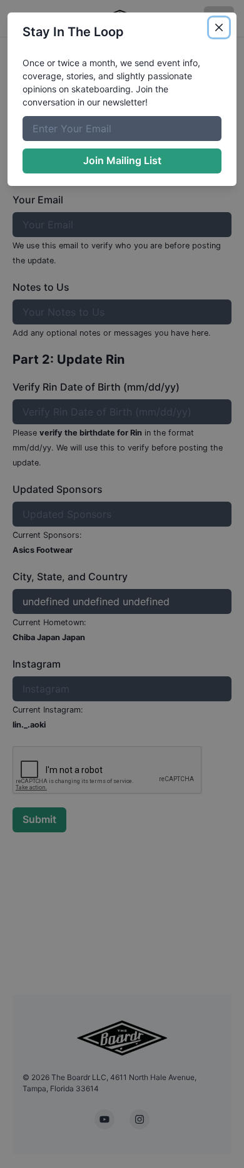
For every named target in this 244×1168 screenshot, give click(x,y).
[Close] (219, 27)
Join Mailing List (122, 160)
